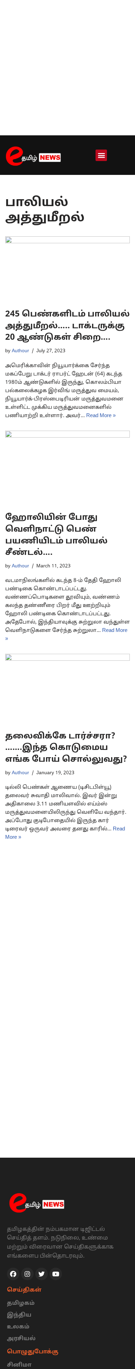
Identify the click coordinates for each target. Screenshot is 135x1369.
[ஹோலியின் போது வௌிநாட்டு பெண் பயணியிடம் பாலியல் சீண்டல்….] (67, 468)
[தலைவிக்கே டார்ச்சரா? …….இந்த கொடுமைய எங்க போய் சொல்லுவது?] (67, 689)
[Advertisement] (67, 67)
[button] (101, 155)
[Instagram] (27, 1274)
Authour (20, 351)
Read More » (101, 416)
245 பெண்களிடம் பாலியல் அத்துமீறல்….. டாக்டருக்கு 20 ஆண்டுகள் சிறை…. (67, 326)
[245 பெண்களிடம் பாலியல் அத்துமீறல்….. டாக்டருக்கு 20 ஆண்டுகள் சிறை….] (67, 269)
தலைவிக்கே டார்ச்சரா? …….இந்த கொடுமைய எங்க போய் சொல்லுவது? (66, 748)
